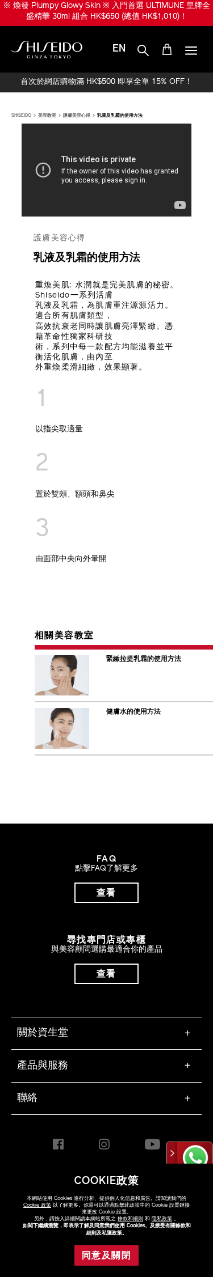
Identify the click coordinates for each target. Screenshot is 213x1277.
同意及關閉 (106, 1256)
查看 (106, 893)
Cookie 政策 (37, 1205)
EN (119, 49)
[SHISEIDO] (46, 50)
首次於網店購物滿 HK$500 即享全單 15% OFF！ (106, 82)
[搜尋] (143, 51)
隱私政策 (162, 1218)
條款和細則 (130, 1218)
